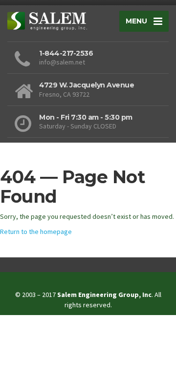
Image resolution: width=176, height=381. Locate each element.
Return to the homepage (36, 231)
